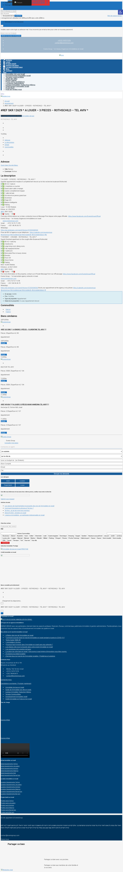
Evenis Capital (11, 80)
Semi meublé (107, 538)
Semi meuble (117, 538)
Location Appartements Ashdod (10, 787)
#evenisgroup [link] (5, 235)
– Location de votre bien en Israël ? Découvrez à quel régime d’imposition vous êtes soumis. (36, 651)
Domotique (63, 536)
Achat (8, 481)
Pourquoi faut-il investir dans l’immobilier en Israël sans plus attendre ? (29, 645)
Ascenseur (6, 536)
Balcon (8, 309)
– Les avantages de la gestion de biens (18, 649)
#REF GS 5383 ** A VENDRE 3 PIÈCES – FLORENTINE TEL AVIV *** (23, 329)
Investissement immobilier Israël (18, 76)
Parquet (58, 538)
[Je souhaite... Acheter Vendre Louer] (61, 451)
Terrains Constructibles (13, 694)
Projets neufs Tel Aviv (7, 801)
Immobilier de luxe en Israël (14, 687)
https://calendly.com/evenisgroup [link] (41, 232)
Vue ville (34, 540)
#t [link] (45, 290)
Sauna (93, 538)
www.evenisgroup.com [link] (10, 221)
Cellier (31, 536)
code (44, 536)
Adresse (7, 140)
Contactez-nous (6, 680)
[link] (84, 216)
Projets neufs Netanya (7, 807)
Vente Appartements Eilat (8, 773)
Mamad (20, 538)
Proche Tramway (74, 538)
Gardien (84, 536)
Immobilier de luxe (28, 116)
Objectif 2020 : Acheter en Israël (15, 513)
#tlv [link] (45, 235)
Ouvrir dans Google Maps (9, 165)
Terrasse (16, 540)
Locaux (22, 485)
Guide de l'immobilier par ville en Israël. (18, 690)
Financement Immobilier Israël (17, 86)
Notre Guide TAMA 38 (13, 640)
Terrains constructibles (15, 77)
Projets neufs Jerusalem (8, 803)
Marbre (33, 538)
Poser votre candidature (15, 82)
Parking (8, 312)
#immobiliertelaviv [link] (38, 235)
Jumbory (119, 536)
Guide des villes (11, 79)
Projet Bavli (10, 88)
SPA (4, 540)
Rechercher (5, 543)
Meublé (39, 538)
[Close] (2, 9)
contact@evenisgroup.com (15, 676)
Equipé (78, 536)
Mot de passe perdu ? (115, 16)
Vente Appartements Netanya (9, 771)
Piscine (64, 538)
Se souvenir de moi (9, 16)
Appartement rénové (14, 116)
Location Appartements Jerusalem (11, 784)
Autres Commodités (23, 533)
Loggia (14, 538)
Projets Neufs (8, 485)
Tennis (9, 540)
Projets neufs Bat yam (7, 812)
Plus (4, 72)
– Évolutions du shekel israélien (15, 654)
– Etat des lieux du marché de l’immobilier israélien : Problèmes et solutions (30, 656)
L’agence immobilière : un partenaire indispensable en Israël (24, 515)
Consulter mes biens (11, 443)
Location (22, 481)
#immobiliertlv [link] (27, 235)
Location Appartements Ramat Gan (11, 791)
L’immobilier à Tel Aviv (13, 642)
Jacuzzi (106, 536)
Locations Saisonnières (15, 83)
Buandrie (20, 536)
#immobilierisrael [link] (16, 235)
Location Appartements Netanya (10, 789)
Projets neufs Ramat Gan (8, 810)
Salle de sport (85, 538)
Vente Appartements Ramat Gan (10, 775)
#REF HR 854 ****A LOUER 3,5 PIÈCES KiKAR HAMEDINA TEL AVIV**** (25, 404)
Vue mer (27, 540)
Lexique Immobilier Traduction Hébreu (20, 85)
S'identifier (18, 16)
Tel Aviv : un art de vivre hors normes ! (17, 510)
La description (9, 142)
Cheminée (38, 536)
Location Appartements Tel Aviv (10, 782)
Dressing (71, 536)
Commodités (9, 147)
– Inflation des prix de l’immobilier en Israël (19, 635)
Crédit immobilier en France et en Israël (18, 699)
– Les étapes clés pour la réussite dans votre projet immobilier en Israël (29, 647)
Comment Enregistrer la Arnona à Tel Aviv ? (19, 508)
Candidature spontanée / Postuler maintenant (16, 683)
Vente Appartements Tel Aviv (9, 764)
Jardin (113, 536)
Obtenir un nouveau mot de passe (11, 36)
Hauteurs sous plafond (95, 536)
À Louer (4, 116)
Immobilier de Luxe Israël (15, 74)
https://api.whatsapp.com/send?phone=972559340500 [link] (19, 230)
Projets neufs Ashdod (7, 805)
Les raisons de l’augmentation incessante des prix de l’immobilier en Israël (29, 506)
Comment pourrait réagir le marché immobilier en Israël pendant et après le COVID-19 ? (35, 638)
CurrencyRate (5, 720)
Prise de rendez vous (14, 89)
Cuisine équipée (53, 536)
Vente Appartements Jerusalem (10, 766)
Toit (21, 540)
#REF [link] (2, 212)
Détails (7, 145)
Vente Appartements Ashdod (9, 768)
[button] (61, 848)
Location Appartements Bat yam (10, 794)
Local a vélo (6, 538)
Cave (26, 536)
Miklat (45, 538)
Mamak (26, 538)
